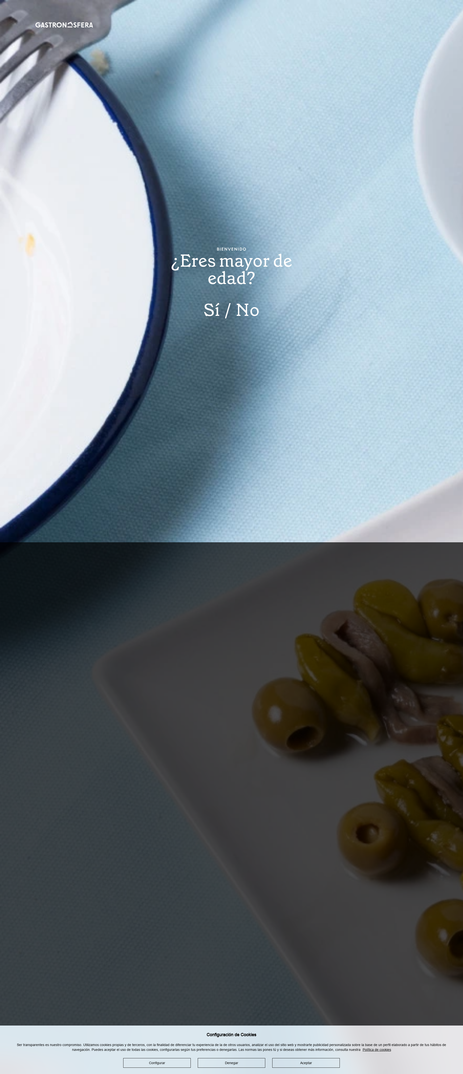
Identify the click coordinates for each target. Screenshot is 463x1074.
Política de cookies (377, 1050)
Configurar (157, 1063)
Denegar (231, 1063)
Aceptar (306, 1063)
